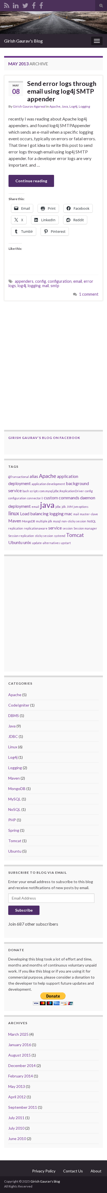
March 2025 (18, 1034)
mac (68, 513)
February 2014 (20, 1076)
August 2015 (19, 1055)
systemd (59, 535)
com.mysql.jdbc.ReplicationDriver (62, 491)
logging (34, 285)
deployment (19, 506)
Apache (54, 106)
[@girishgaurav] (25, 5)
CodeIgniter (18, 705)
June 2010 (17, 1138)
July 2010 (16, 1128)
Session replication (21, 535)
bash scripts (30, 491)
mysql (57, 521)
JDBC (13, 736)
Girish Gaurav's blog (45, 1181)
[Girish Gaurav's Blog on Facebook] (41, 5)
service (55, 527)
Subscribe (24, 910)
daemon (87, 497)
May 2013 (16, 1086)
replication (15, 528)
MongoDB (28, 521)
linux (13, 513)
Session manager (85, 528)
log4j (22, 285)
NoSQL (91, 521)
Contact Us (73, 1171)
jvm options (81, 506)
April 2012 (17, 1096)
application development (48, 484)
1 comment (88, 294)
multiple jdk (44, 521)
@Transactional (18, 476)
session (68, 528)
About (96, 1171)
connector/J (35, 498)
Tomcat (75, 535)
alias (34, 476)
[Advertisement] (53, 365)
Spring (13, 830)
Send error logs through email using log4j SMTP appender (61, 91)
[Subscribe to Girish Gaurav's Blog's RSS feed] (6, 5)
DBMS (13, 715)
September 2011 (22, 1107)
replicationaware (35, 528)
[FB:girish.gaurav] (34, 5)
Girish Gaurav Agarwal (29, 106)
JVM (70, 506)
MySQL (14, 799)
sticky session (44, 535)
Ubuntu (15, 542)
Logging (84, 106)
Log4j (73, 106)
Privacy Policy (43, 1171)
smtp (54, 285)
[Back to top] (95, 1181)
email (77, 281)
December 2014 (22, 1065)
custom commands (61, 497)
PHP (12, 819)
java (47, 504)
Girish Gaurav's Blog (23, 40)
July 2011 (16, 1117)
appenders (24, 281)
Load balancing (34, 513)
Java (65, 106)
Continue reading (31, 180)
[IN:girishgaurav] (16, 5)
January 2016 (19, 1044)
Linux (12, 746)
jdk (64, 506)
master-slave (89, 514)
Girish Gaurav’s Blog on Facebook (44, 438)
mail (45, 285)
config (40, 281)
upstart (66, 543)
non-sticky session (73, 521)
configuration (60, 281)
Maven (14, 520)
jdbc (58, 506)
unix (27, 542)
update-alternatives (46, 543)
